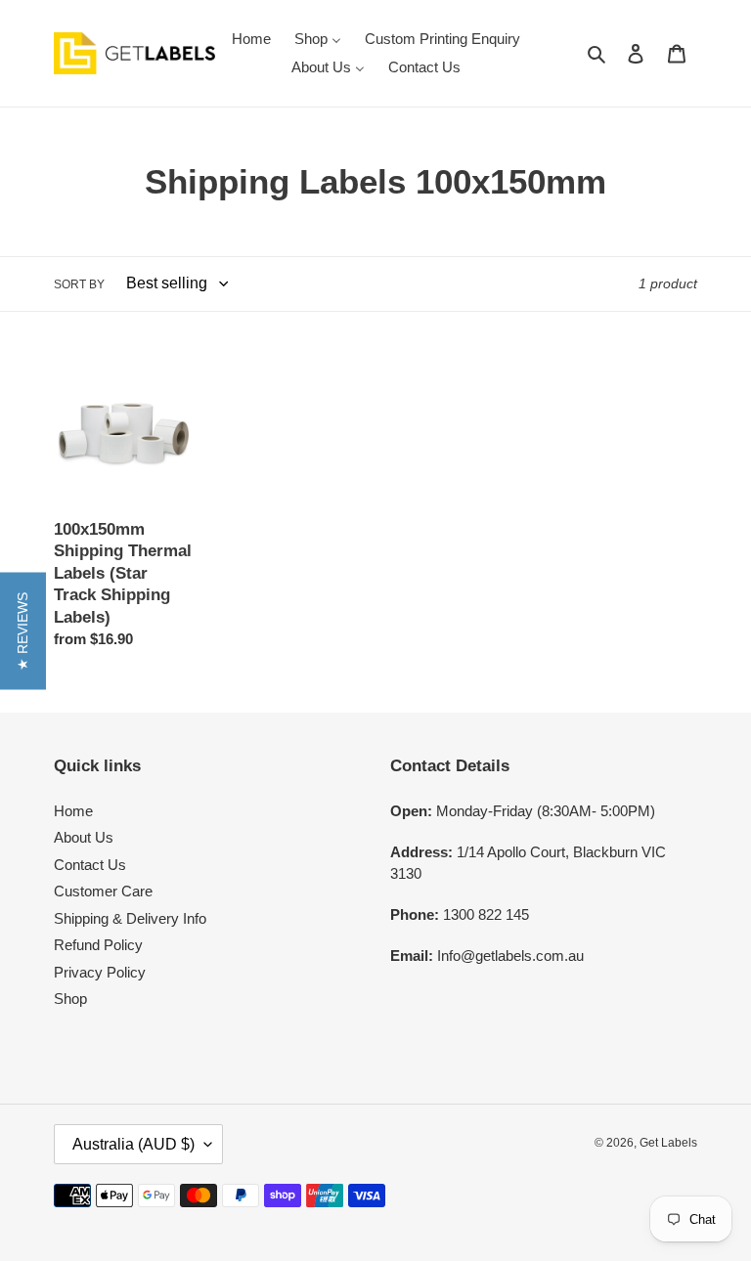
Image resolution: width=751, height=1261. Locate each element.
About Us (83, 837)
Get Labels (668, 1143)
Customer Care (103, 891)
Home (73, 811)
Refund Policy (98, 944)
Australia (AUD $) (133, 1144)
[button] (23, 630)
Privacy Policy (100, 972)
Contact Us (90, 864)
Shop (70, 998)
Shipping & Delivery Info (130, 918)
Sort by (79, 284)
